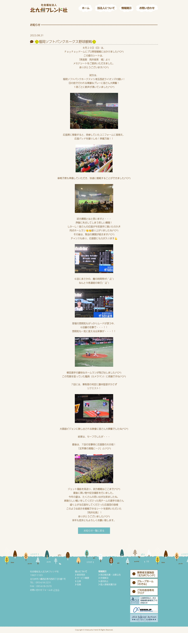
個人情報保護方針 (108, 584)
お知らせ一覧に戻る (94, 530)
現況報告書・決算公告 (110, 574)
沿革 (79, 581)
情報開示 (102, 571)
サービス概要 (83, 577)
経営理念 (81, 574)
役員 (79, 584)
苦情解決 (104, 577)
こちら (56, 590)
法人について (81, 571)
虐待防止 (104, 581)
